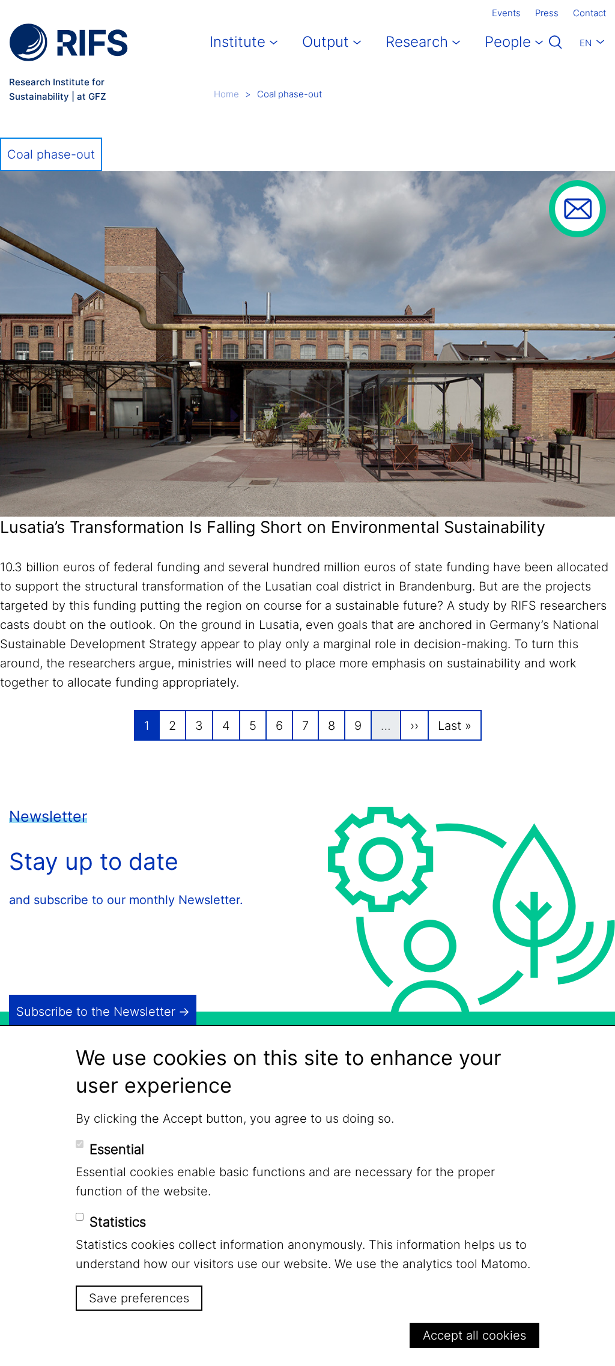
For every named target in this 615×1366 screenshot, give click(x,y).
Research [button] (417, 41)
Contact (589, 13)
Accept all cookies (474, 1335)
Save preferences (139, 1298)
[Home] (68, 42)
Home (226, 94)
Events (506, 13)
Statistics (117, 1221)
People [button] (508, 41)
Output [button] (325, 41)
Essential (116, 1149)
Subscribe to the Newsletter (95, 1011)
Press (547, 13)
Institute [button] (237, 41)
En (586, 43)
